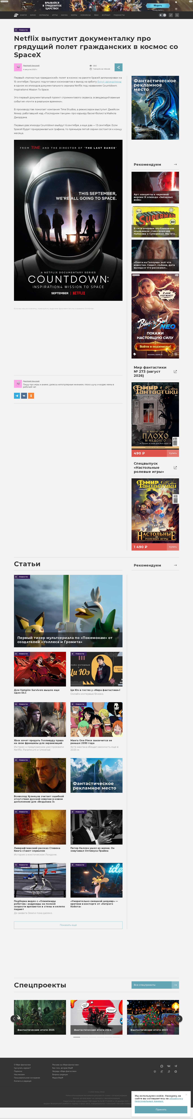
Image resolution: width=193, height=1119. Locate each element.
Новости (23, 30)
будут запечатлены (109, 81)
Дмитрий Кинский (31, 65)
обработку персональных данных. (159, 1100)
